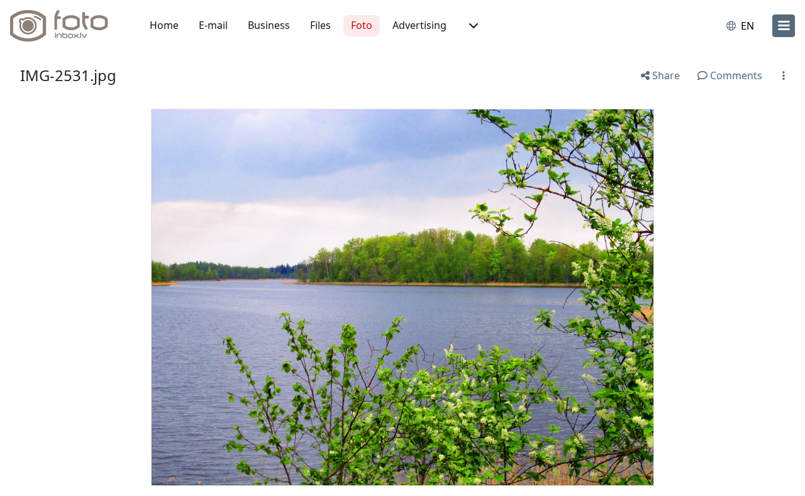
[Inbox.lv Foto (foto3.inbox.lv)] (66, 25)
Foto (361, 25)
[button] (472, 25)
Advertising (419, 25)
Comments (735, 75)
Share (665, 75)
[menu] (783, 25)
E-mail (213, 25)
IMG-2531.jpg (68, 75)
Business (269, 25)
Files (320, 25)
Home (164, 25)
